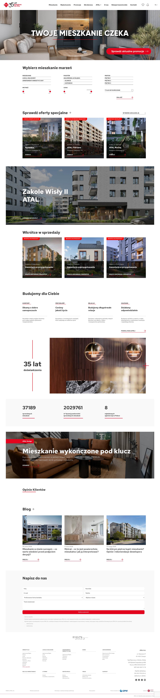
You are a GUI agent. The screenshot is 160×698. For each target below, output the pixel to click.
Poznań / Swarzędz (26, 658)
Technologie (105, 658)
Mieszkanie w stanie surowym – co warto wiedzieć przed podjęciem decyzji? (39, 551)
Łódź (23, 656)
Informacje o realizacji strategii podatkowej (64, 690)
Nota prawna (92, 690)
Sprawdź (25, 465)
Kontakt (105, 671)
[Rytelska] (42, 138)
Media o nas (85, 676)
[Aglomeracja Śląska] (78, 78)
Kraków (24, 655)
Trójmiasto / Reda (26, 661)
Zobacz (28, 155)
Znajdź (119, 97)
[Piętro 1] (119, 78)
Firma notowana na (114, 690)
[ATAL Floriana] (84, 138)
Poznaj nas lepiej (128, 331)
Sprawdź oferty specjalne (45, 112)
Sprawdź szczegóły (30, 218)
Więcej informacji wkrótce (36, 274)
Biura (84, 649)
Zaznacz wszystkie (28, 617)
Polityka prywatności (34, 690)
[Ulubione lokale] (143, 5)
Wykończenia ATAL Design (108, 653)
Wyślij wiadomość (83, 612)
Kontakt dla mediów (86, 678)
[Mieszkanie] (36, 75)
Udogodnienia (106, 649)
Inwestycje (25, 649)
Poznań (44, 656)
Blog (26, 509)
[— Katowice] (78, 83)
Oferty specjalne (26, 667)
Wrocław (24, 664)
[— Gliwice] (78, 80)
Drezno (24, 665)
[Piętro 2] (119, 80)
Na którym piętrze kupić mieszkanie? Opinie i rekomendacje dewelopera (125, 549)
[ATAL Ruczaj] (126, 138)
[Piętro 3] (119, 83)
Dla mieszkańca (105, 655)
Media (84, 671)
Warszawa (24, 662)
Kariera (64, 675)
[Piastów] (78, 75)
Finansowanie (105, 656)
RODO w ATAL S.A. (10, 690)
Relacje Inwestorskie (29, 671)
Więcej (25, 559)
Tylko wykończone (112, 90)
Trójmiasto (44, 658)
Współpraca (66, 671)
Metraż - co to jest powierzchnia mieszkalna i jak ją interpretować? (81, 549)
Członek (145, 690)
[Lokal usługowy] (36, 78)
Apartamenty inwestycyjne (66, 650)
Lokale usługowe (47, 649)
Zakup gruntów (65, 678)
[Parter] (119, 75)
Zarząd (44, 675)
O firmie (44, 671)
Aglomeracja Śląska (26, 653)
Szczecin (24, 659)
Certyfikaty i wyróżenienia (48, 676)
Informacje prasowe (86, 675)
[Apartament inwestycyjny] (36, 80)
